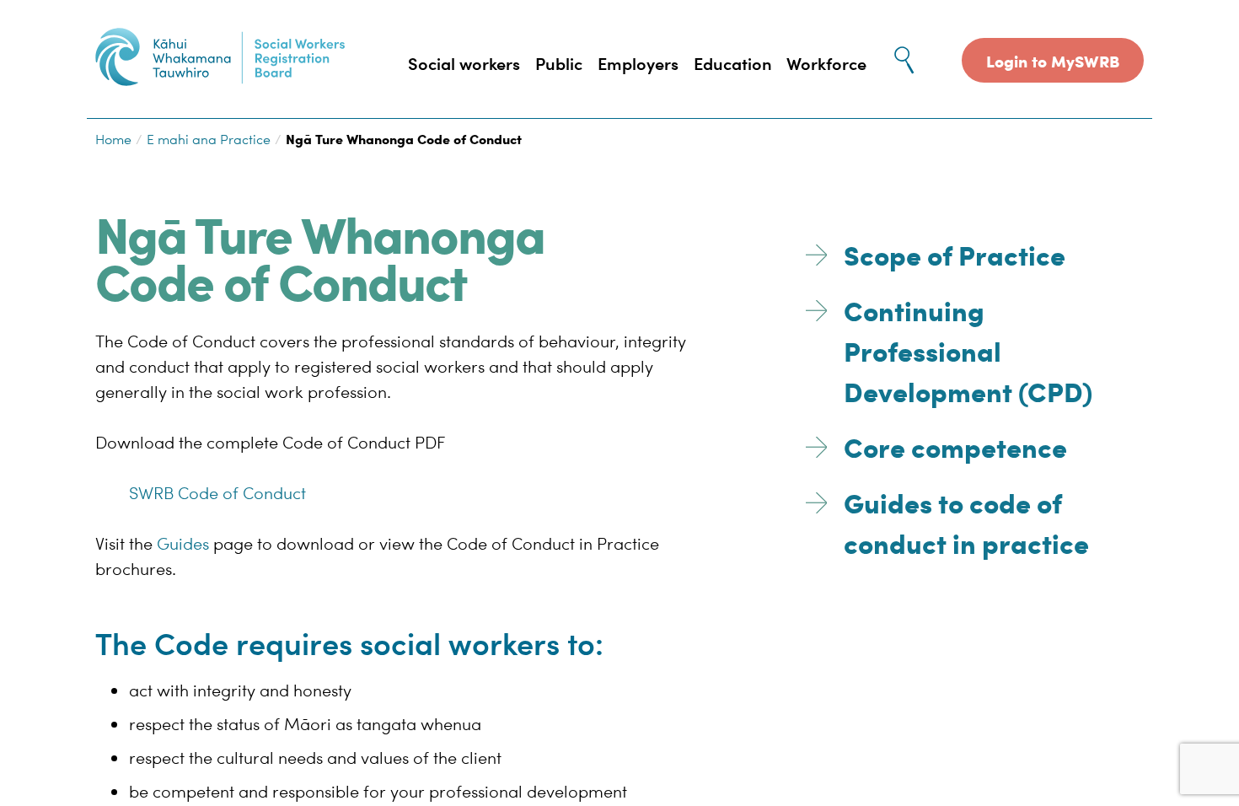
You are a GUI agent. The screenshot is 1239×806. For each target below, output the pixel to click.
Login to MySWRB (1052, 60)
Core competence (955, 446)
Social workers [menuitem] (464, 62)
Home (113, 139)
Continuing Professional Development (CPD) (968, 349)
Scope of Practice (954, 253)
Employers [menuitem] (638, 62)
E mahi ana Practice (209, 139)
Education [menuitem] (733, 62)
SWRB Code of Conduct (217, 492)
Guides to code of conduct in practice (966, 521)
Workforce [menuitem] (826, 62)
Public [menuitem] (558, 62)
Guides (183, 542)
